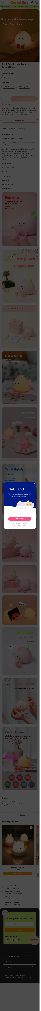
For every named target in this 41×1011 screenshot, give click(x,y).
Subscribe (20, 518)
